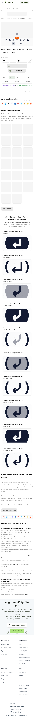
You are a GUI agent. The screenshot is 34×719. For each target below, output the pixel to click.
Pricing (21, 676)
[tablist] (17, 79)
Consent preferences (15, 709)
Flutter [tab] (17, 81)
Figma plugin (5, 644)
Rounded (21, 485)
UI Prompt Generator (25, 660)
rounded (15, 18)
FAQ (2, 682)
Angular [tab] (28, 81)
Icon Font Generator (24, 657)
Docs (30, 101)
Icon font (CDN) (23, 651)
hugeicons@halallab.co (17, 706)
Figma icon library (6, 651)
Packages (21, 654)
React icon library (24, 648)
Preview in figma (6, 648)
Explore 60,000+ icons (9, 510)
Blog (2, 679)
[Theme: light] (31, 2)
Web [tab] (4, 77)
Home (2, 18)
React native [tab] (20, 77)
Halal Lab (13, 716)
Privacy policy (23, 688)
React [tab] (12, 77)
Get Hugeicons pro (17, 631)
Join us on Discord (24, 685)
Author (21, 682)
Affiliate (22, 672)
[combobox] (17, 14)
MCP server (22, 663)
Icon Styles (4, 676)
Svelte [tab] (6, 81)
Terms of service (23, 695)
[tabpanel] (17, 88)
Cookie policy (23, 691)
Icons (8, 18)
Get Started (24, 2)
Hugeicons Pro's (12, 505)
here (9, 551)
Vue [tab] (29, 77)
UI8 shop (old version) (7, 672)
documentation (13, 564)
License (21, 679)
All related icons (7, 209)
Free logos (4, 654)
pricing (10, 101)
